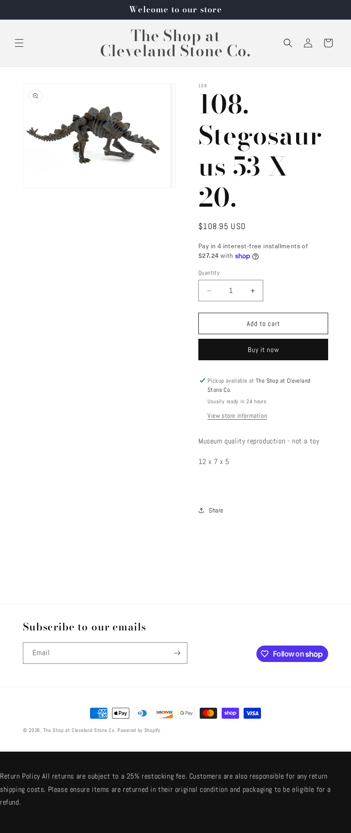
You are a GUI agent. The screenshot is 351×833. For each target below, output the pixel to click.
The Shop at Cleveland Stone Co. (79, 730)
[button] (19, 43)
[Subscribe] (177, 653)
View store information (237, 415)
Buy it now (263, 349)
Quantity (208, 273)
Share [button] (216, 510)
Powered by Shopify (138, 730)
